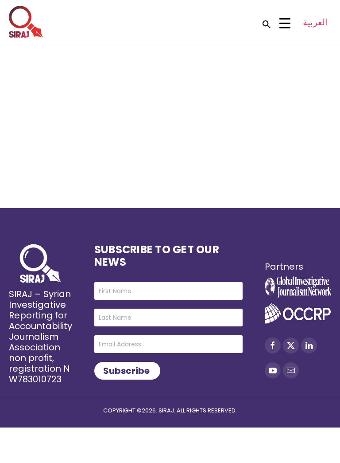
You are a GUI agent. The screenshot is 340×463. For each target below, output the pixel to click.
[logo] (26, 22)
